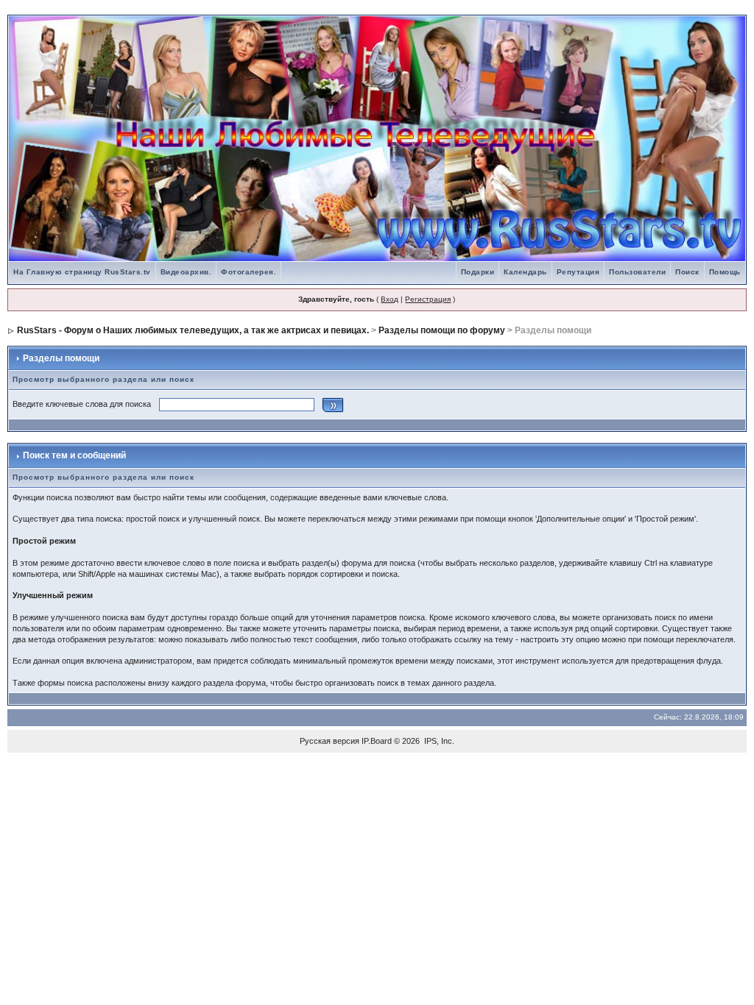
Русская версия (329, 740)
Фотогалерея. (248, 272)
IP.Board (377, 740)
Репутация (578, 272)
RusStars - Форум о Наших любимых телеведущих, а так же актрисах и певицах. (193, 330)
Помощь (725, 272)
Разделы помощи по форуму (441, 330)
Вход (389, 299)
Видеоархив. (186, 272)
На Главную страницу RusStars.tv (82, 272)
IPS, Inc (438, 740)
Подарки (478, 272)
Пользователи (637, 272)
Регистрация (428, 299)
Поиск (687, 272)
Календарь (525, 272)
